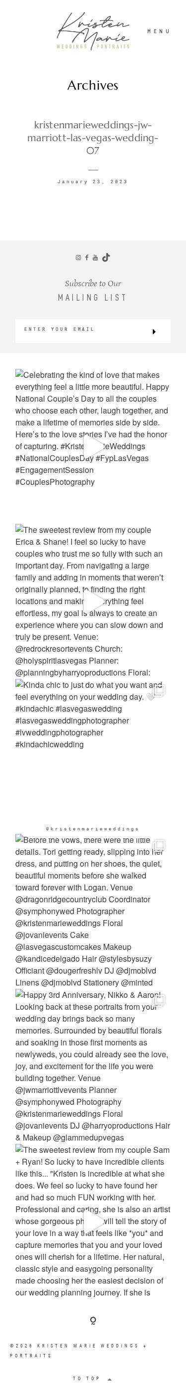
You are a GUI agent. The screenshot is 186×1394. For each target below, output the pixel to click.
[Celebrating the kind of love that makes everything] (93, 446)
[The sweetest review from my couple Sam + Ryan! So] (93, 1221)
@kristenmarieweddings (92, 828)
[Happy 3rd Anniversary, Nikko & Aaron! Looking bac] (93, 1066)
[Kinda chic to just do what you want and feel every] (93, 756)
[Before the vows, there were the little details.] (93, 911)
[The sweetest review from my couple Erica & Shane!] (93, 601)
